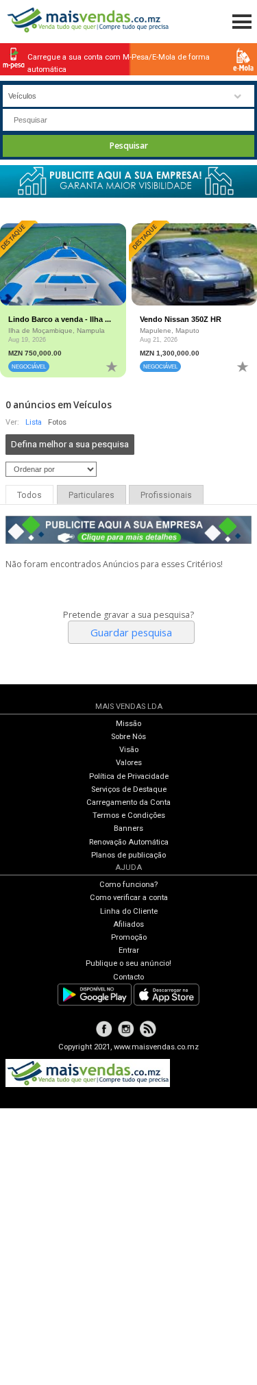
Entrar (129, 950)
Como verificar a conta (129, 897)
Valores (129, 762)
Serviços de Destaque (129, 789)
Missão (128, 723)
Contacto (128, 977)
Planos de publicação (128, 855)
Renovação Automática (129, 842)
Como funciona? (128, 884)
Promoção (129, 937)
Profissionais (166, 495)
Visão (128, 749)
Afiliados (128, 924)
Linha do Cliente (129, 911)
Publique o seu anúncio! (128, 963)
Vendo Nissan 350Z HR (180, 319)
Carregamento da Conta (128, 802)
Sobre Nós (128, 736)
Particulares (91, 495)
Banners (128, 828)
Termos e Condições (129, 815)
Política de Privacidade (129, 776)
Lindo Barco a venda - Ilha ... (59, 319)
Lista (33, 422)
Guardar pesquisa (131, 632)
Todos (29, 495)
